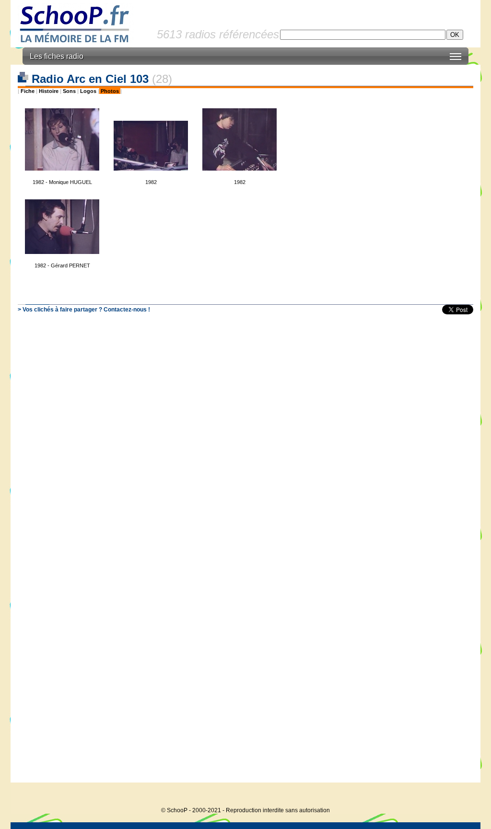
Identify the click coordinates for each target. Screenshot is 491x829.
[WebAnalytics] (461, 796)
